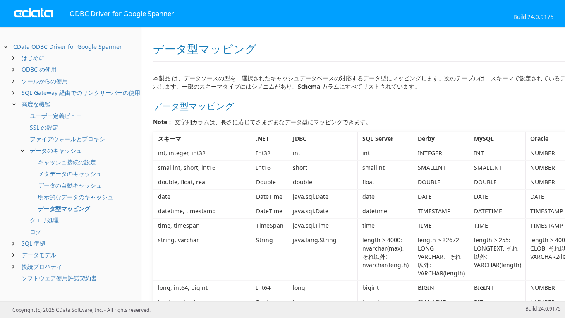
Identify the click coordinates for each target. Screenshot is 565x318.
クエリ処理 (44, 220)
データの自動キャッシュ (70, 185)
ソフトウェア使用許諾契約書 (59, 278)
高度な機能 (36, 104)
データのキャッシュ (56, 150)
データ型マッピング (64, 208)
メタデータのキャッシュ (70, 174)
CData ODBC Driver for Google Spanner (67, 47)
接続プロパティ (42, 266)
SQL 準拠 (33, 243)
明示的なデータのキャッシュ (75, 197)
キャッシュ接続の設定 (67, 162)
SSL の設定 (44, 127)
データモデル (39, 255)
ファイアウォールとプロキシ (67, 139)
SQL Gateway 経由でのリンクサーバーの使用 (81, 92)
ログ (35, 232)
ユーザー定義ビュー (56, 116)
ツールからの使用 (45, 81)
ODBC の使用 (39, 69)
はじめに (33, 58)
